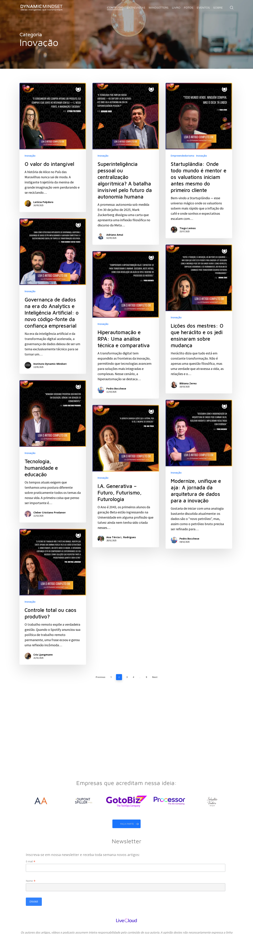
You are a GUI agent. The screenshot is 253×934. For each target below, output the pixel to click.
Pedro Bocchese (116, 388)
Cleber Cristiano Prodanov (49, 512)
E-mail (30, 861)
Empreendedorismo (182, 155)
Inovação (30, 155)
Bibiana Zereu (188, 383)
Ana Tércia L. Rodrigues (121, 537)
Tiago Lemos (188, 228)
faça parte (127, 823)
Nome (31, 881)
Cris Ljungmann (43, 654)
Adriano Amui (114, 234)
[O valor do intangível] (52, 147)
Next (154, 677)
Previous (100, 677)
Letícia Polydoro (43, 202)
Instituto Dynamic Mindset (50, 363)
